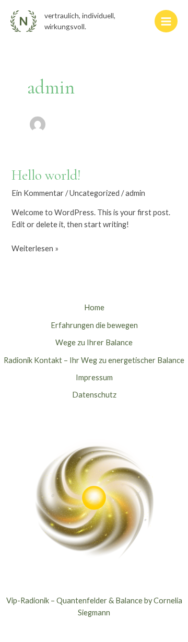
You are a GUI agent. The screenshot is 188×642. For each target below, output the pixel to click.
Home (94, 307)
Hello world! (45, 175)
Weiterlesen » (34, 247)
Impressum (94, 377)
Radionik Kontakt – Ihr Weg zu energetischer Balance (94, 360)
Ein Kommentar (37, 193)
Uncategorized (94, 193)
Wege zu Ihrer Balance (94, 342)
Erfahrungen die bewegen (94, 325)
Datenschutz (94, 394)
